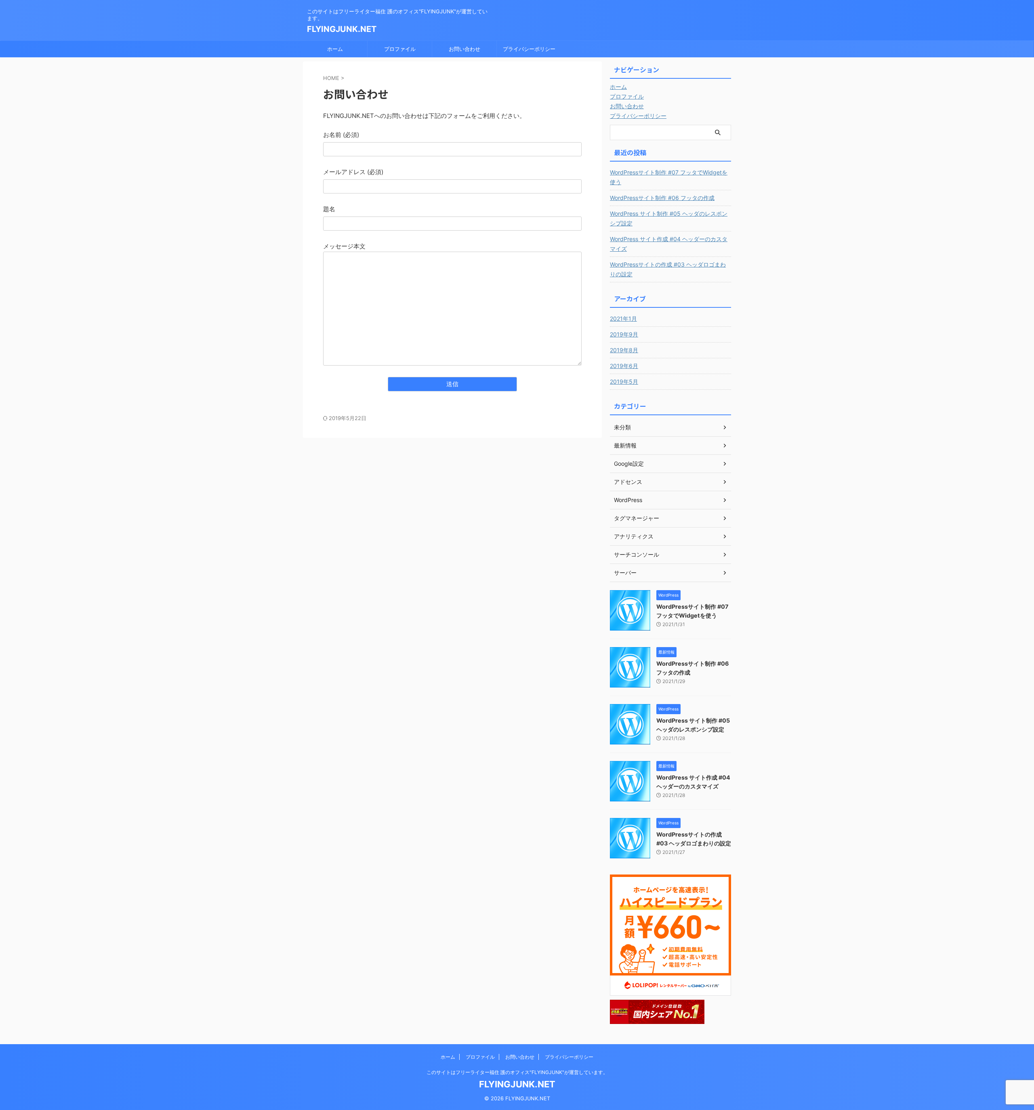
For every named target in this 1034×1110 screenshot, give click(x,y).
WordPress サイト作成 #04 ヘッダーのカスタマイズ (668, 243)
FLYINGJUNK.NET (341, 29)
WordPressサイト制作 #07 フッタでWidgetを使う (668, 177)
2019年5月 (624, 381)
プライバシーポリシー (529, 49)
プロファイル (400, 49)
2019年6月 (624, 365)
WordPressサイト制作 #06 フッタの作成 (662, 197)
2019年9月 (624, 334)
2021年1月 (623, 318)
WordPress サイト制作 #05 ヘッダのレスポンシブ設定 (668, 218)
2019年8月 (624, 350)
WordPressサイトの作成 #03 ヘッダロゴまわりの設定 (668, 269)
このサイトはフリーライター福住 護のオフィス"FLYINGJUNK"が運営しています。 (517, 1072)
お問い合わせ (464, 49)
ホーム (335, 49)
